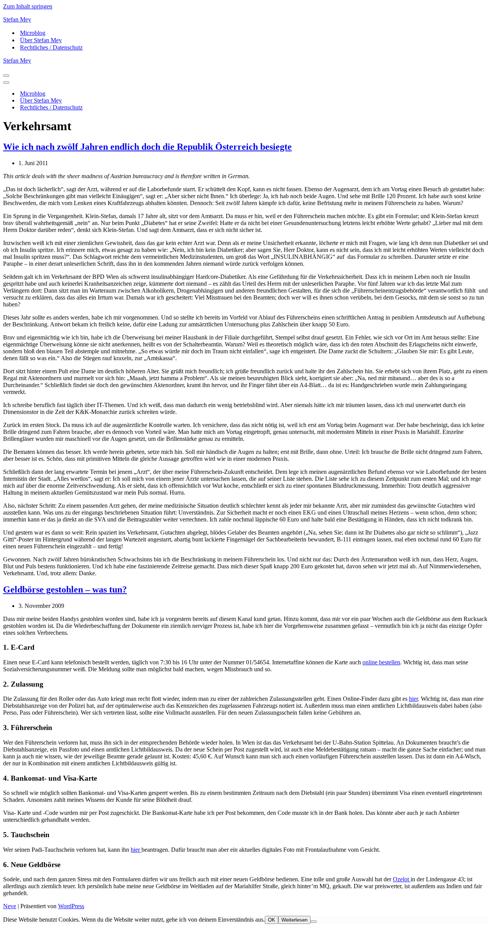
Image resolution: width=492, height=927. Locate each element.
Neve (9, 906)
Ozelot (402, 879)
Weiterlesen (294, 920)
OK (271, 920)
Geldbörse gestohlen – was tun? (65, 589)
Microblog (32, 33)
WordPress (71, 906)
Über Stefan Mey (41, 40)
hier (413, 698)
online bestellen (381, 662)
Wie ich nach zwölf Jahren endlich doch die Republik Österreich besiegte (147, 147)
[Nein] (314, 921)
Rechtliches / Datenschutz (51, 47)
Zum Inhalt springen (27, 6)
